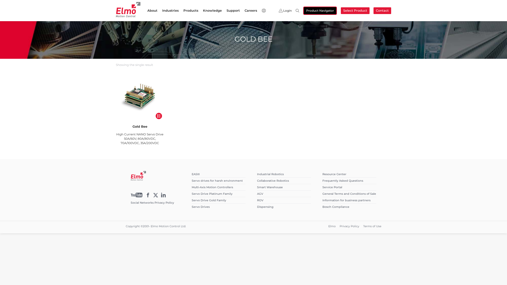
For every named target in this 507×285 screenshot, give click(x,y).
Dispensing (265, 207)
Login (287, 10)
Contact (382, 10)
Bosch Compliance (335, 207)
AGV (260, 194)
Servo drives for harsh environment (217, 180)
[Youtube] (137, 196)
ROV (260, 200)
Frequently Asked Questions (342, 180)
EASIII (196, 174)
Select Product (355, 10)
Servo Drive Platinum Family (212, 194)
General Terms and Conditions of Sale (349, 194)
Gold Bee (139, 126)
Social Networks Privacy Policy (152, 202)
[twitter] (155, 196)
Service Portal (332, 187)
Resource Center (334, 174)
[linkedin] (163, 196)
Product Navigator (320, 10)
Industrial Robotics (270, 174)
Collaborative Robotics (273, 180)
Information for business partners (346, 200)
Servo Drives (201, 207)
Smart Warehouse (270, 187)
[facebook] (148, 196)
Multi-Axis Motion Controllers (212, 187)
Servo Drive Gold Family (209, 200)
